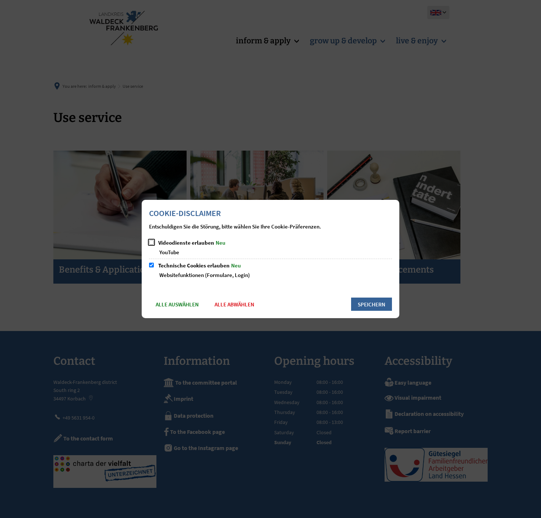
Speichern (371, 304)
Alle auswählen (177, 304)
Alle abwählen (234, 304)
